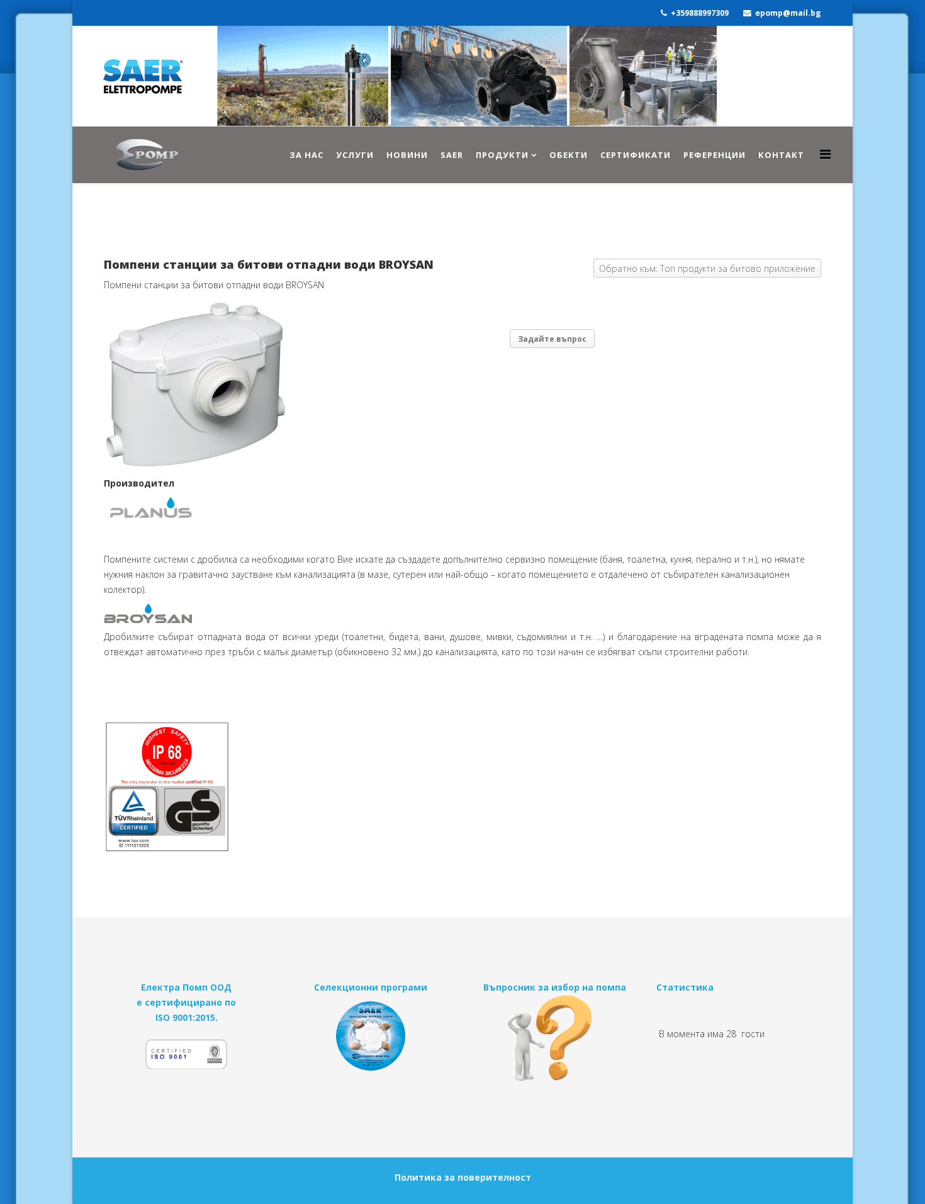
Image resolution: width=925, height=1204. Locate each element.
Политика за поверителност (463, 1177)
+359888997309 (700, 13)
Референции (714, 154)
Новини (407, 154)
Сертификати (635, 154)
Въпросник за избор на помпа (554, 987)
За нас (306, 154)
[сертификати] (186, 1060)
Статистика (685, 987)
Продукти (502, 154)
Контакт (781, 154)
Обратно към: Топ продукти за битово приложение (707, 268)
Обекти (568, 154)
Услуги (355, 154)
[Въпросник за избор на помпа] (554, 1038)
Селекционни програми (370, 987)
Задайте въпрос (552, 339)
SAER (451, 154)
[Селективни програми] (371, 1036)
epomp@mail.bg (788, 13)
